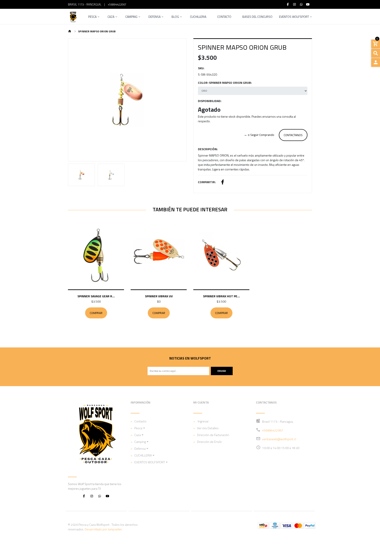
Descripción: (208, 149)
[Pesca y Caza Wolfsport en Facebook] (83, 496)
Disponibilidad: (209, 101)
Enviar (221, 371)
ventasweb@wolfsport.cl (279, 439)
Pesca (92, 17)
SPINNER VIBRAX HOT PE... (221, 296)
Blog (175, 17)
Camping (131, 17)
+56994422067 (117, 4)
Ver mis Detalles (208, 428)
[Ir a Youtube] (308, 4)
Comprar (96, 313)
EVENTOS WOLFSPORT (294, 17)
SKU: (201, 68)
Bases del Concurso (257, 17)
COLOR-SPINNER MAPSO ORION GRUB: (225, 82)
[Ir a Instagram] (295, 4)
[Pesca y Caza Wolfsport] (73, 16)
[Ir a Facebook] (288, 4)
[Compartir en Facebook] (222, 182)
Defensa (154, 17)
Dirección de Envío (209, 441)
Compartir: (207, 182)
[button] (77, 99)
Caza (111, 17)
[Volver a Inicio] (69, 31)
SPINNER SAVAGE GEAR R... (96, 296)
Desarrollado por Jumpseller (103, 529)
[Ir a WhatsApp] (301, 4)
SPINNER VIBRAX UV (159, 296)
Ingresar (203, 421)
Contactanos (293, 135)
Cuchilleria (198, 17)
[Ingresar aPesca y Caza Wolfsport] (375, 62)
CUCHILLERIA (143, 455)
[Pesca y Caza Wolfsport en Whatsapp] (99, 496)
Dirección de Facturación (213, 435)
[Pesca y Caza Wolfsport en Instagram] (91, 496)
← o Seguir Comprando (259, 135)
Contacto (224, 17)
